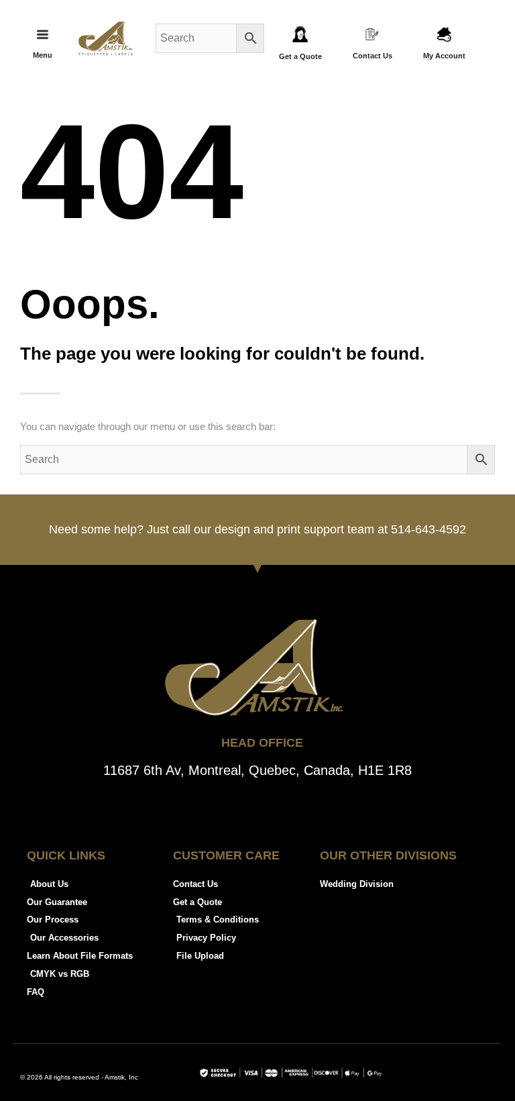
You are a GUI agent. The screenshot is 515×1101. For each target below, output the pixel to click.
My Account (444, 56)
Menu (42, 55)
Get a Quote (300, 56)
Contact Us (372, 56)
